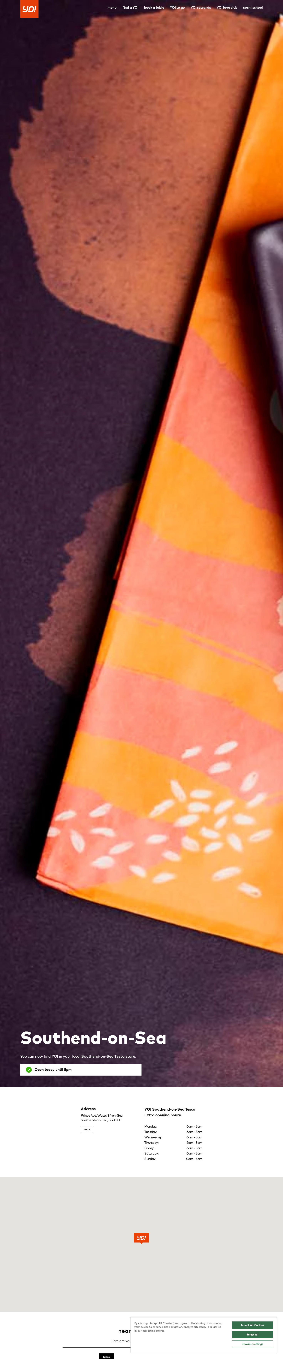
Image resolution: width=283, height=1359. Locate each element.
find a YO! (130, 7)
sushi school (253, 7)
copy (87, 1129)
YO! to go (177, 7)
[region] (204, 1335)
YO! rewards (201, 7)
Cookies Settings (252, 1344)
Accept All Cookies (252, 1325)
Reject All (252, 1334)
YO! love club (227, 7)
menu (112, 7)
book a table (154, 7)
